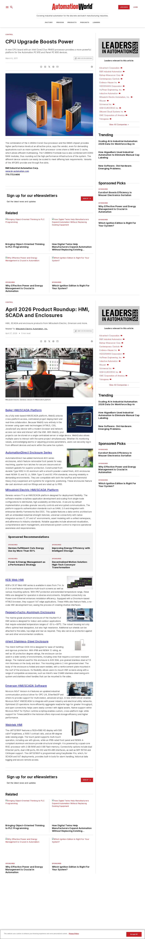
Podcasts (84, 22)
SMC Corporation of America (111, 115)
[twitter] (49, 67)
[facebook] (41, 67)
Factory (49, 22)
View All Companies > (119, 124)
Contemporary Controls (109, 79)
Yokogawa (104, 119)
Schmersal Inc (105, 104)
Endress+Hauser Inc (108, 82)
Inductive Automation (108, 93)
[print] (92, 67)
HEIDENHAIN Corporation (110, 86)
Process (60, 22)
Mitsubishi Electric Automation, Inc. (114, 97)
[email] (57, 67)
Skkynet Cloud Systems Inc (111, 111)
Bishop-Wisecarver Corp (109, 75)
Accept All (134, 934)
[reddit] (53, 67)
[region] (72, 934)
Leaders (96, 22)
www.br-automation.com (17, 171)
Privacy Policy (74, 933)
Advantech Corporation (109, 68)
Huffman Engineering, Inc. (110, 90)
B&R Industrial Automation (110, 71)
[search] (11, 7)
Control (9, 34)
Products (72, 22)
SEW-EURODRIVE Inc (108, 108)
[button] (7, 7)
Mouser (102, 101)
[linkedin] (45, 67)
